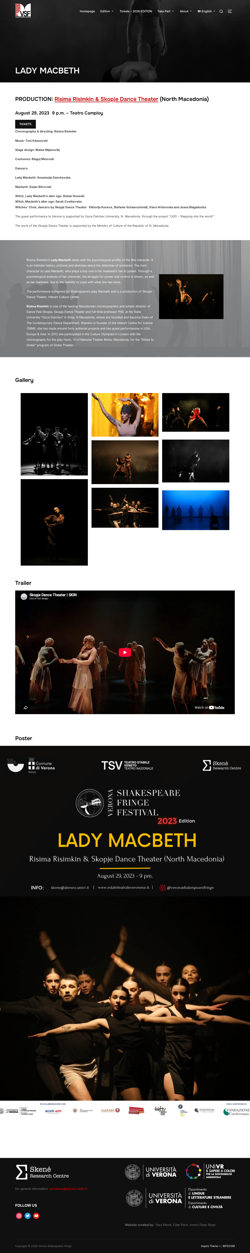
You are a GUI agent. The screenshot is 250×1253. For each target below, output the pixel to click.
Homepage (87, 11)
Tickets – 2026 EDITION (136, 11)
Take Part (164, 11)
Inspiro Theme (209, 1246)
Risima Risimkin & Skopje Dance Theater (106, 99)
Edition (105, 11)
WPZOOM (229, 1246)
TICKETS (25, 124)
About (184, 11)
